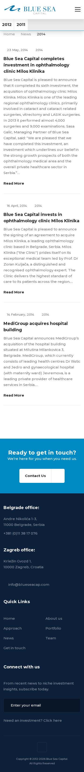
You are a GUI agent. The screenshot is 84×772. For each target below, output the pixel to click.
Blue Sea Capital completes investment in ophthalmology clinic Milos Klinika (36, 65)
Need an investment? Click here (33, 720)
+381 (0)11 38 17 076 (21, 533)
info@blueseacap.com (28, 584)
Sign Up (73, 705)
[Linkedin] (42, 747)
